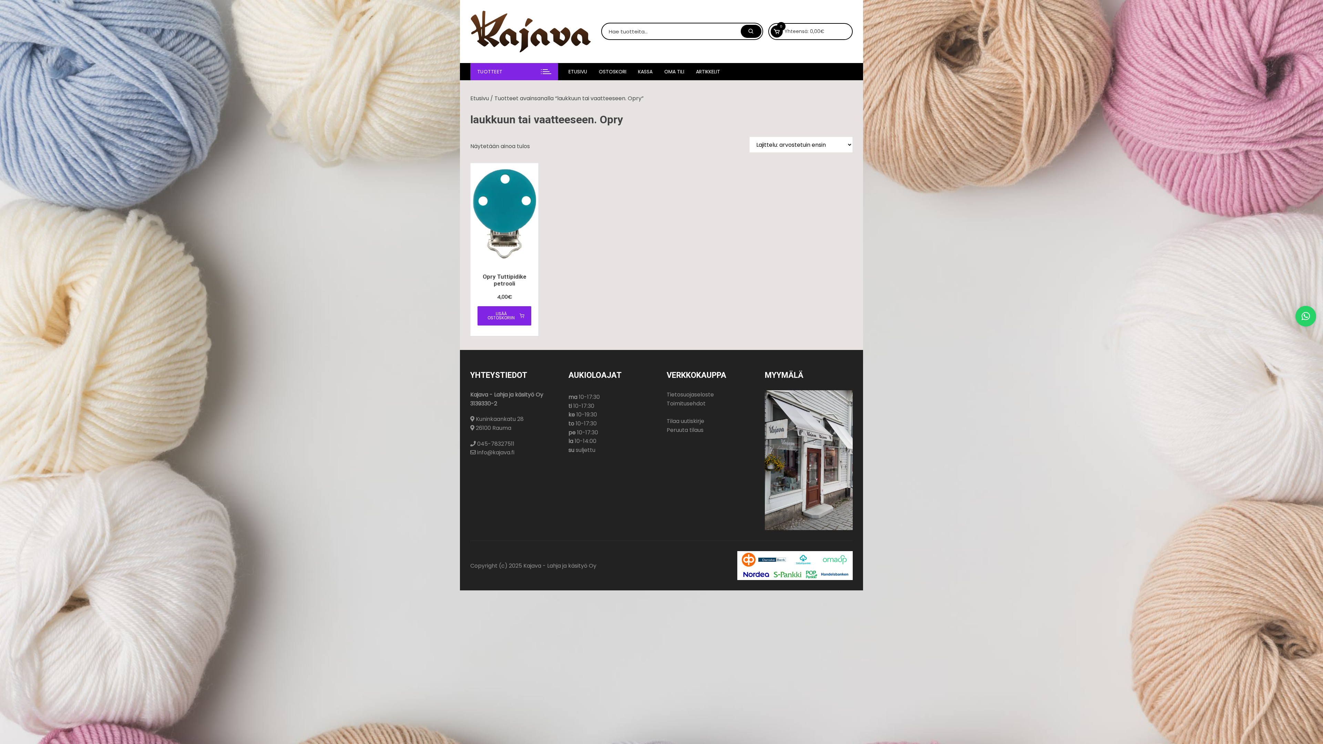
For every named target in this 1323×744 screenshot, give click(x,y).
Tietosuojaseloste (690, 395)
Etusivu (577, 71)
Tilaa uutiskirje (685, 421)
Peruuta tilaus (685, 430)
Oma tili (674, 71)
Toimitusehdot (686, 403)
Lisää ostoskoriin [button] (501, 316)
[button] (1305, 316)
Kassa (645, 71)
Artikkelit (708, 71)
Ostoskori (612, 71)
